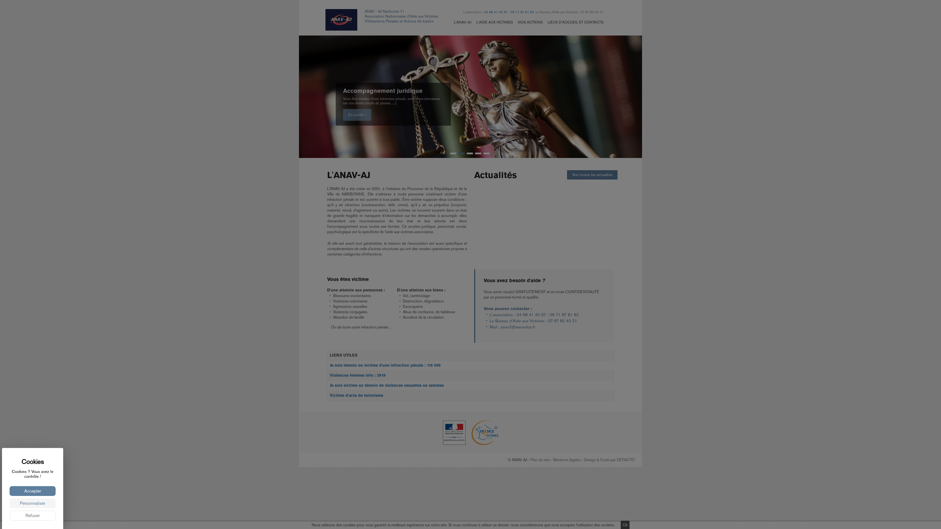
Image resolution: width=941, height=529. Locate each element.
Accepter (32, 490)
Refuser (32, 515)
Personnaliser (32, 503)
